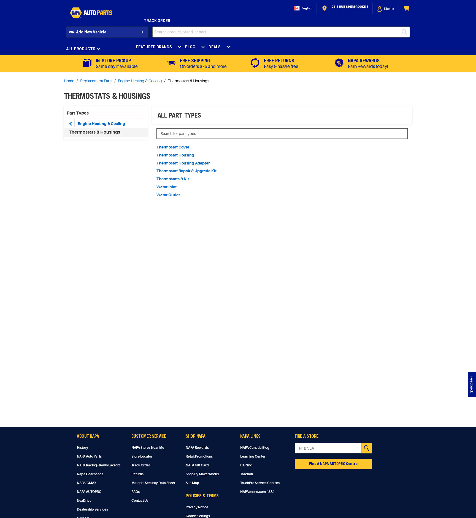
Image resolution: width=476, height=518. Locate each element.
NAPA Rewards (197, 448)
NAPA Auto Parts (89, 456)
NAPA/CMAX (86, 483)
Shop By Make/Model (202, 474)
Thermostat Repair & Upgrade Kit (186, 171)
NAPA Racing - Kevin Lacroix (98, 465)
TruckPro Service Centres (260, 483)
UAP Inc (246, 465)
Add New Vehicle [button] (91, 32)
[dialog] (385, 9)
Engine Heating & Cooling (101, 123)
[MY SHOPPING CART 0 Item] (406, 8)
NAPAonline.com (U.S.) (257, 492)
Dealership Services (92, 509)
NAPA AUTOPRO (89, 492)
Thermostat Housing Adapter (183, 163)
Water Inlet (166, 187)
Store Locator (141, 456)
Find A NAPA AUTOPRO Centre (333, 463)
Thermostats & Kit (172, 179)
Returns (137, 474)
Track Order (157, 20)
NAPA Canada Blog (254, 448)
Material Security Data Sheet (153, 483)
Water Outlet (168, 195)
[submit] (406, 32)
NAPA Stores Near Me (147, 448)
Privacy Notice (197, 507)
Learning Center (253, 456)
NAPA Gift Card (197, 465)
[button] (302, 9)
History (82, 448)
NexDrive (84, 501)
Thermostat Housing (175, 155)
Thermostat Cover (172, 147)
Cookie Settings (198, 516)
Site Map (192, 483)
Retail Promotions (199, 456)
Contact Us (139, 501)
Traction (246, 474)
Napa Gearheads (90, 474)
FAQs (135, 492)
